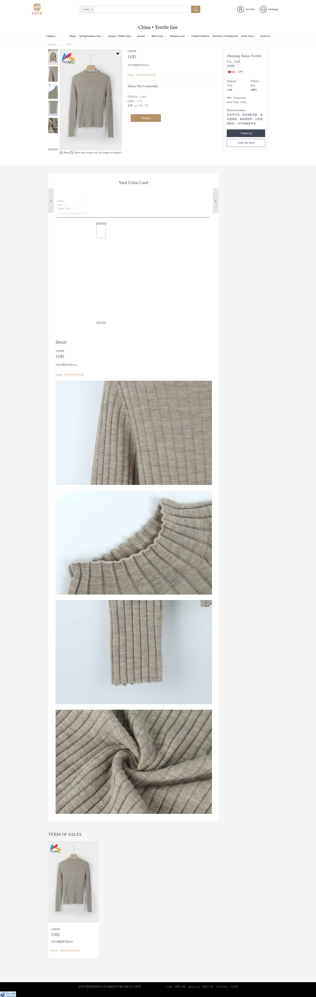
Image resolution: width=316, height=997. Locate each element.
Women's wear (177, 36)
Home (73, 36)
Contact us (246, 133)
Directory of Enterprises (225, 36)
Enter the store (246, 142)
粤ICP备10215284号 (130, 986)
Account (250, 9)
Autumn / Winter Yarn (119, 36)
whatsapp (273, 9)
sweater (141, 36)
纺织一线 (180, 986)
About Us (265, 36)
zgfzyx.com (194, 986)
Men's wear (157, 36)
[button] (53, 50)
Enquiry (146, 118)
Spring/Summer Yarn (90, 36)
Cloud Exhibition (200, 36)
